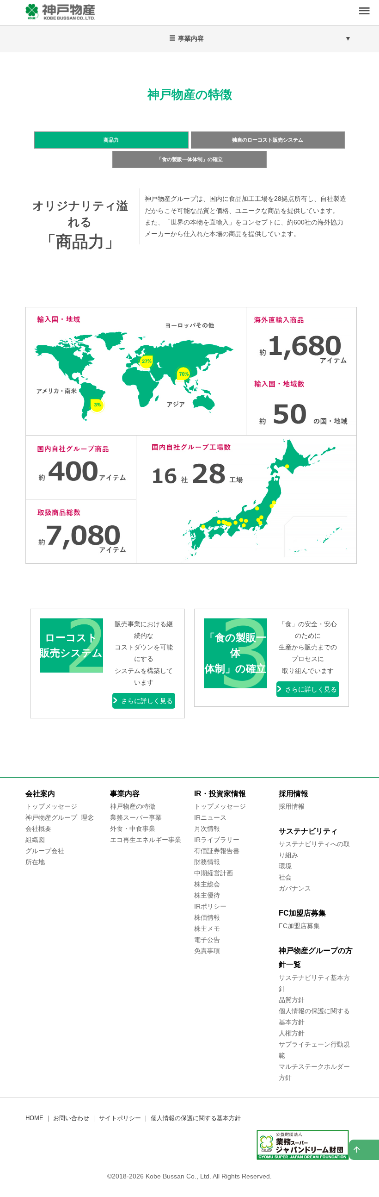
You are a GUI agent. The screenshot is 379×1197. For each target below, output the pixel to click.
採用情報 (292, 806)
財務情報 (207, 862)
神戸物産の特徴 (132, 806)
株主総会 (207, 884)
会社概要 (38, 828)
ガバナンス (295, 888)
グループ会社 (44, 850)
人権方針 (292, 1033)
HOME (34, 1118)
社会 (285, 877)
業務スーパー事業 (136, 817)
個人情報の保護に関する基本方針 (196, 1118)
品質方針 (292, 1000)
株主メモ (207, 928)
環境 (285, 866)
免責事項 (207, 950)
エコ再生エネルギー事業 (145, 839)
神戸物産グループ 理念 (59, 817)
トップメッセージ (51, 806)
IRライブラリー (216, 839)
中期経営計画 (213, 873)
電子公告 (207, 939)
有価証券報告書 (216, 850)
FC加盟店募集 (299, 925)
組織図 (35, 839)
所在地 (35, 862)
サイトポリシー (120, 1118)
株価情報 (207, 917)
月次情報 (207, 828)
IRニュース (210, 817)
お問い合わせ (71, 1118)
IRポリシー (210, 906)
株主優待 (207, 895)
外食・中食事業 (132, 828)
